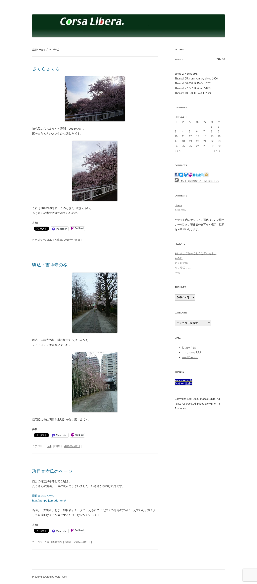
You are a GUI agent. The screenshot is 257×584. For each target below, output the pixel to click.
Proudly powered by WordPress (49, 576)
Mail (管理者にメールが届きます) (199, 181)
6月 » (217, 150)
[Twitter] (181, 175)
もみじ (179, 258)
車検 (177, 272)
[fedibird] (190, 175)
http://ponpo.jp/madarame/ (49, 500)
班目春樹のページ (43, 495)
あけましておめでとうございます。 (195, 253)
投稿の (189, 347)
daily (49, 239)
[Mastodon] (186, 175)
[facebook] (177, 175)
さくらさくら (46, 68)
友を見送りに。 (184, 267)
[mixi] (206, 175)
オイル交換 (181, 263)
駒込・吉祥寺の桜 (50, 264)
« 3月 (178, 150)
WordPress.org (190, 357)
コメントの (191, 352)
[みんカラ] (198, 175)
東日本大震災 (54, 541)
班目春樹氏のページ (52, 471)
